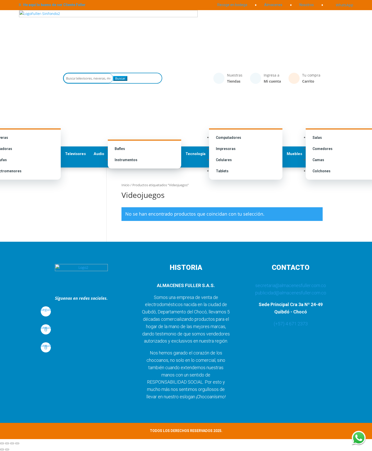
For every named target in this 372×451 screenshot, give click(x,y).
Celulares (224, 160)
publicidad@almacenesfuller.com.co (290, 292)
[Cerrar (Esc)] (17, 443)
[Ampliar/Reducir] (2, 443)
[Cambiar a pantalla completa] (7, 443)
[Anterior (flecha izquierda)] (2, 449)
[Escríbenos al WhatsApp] (358, 437)
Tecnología (195, 154)
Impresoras (226, 149)
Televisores (75, 154)
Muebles (294, 154)
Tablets (222, 171)
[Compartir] (12, 443)
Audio (99, 154)
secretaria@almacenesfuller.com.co (290, 285)
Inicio (125, 185)
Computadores (228, 138)
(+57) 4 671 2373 (291, 323)
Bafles (120, 149)
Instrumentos (126, 160)
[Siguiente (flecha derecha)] (7, 449)
